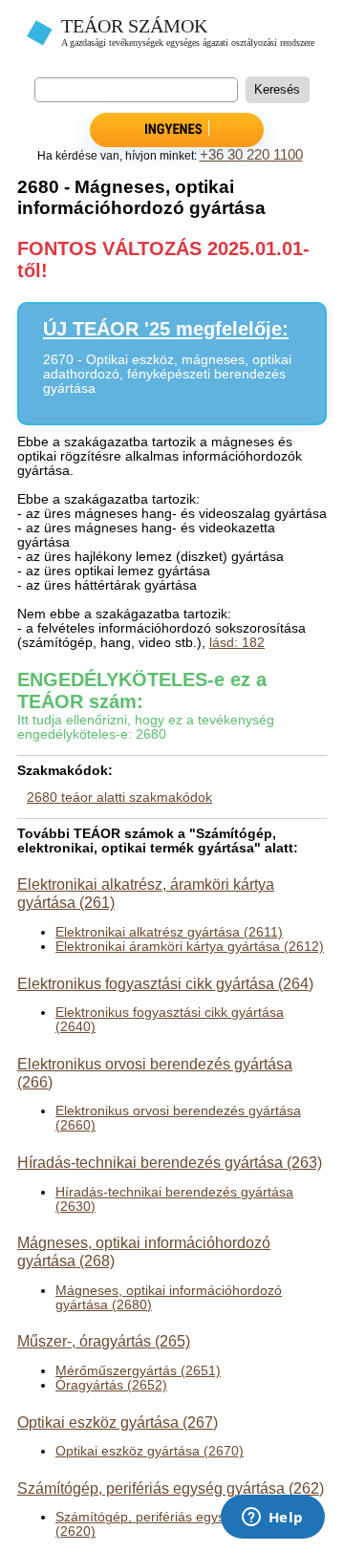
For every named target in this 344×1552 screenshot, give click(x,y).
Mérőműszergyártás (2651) (138, 1371)
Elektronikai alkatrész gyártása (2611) (169, 932)
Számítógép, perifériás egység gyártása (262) (170, 1488)
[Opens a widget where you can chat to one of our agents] (272, 1518)
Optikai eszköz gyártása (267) (117, 1422)
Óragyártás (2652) (111, 1385)
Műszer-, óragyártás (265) (103, 1340)
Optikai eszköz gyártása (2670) (149, 1451)
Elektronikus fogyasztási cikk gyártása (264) (165, 983)
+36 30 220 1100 (251, 154)
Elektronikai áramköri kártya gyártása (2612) (189, 946)
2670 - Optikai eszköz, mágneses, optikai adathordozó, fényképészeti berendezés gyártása (167, 374)
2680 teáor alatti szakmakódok (119, 797)
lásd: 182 (237, 643)
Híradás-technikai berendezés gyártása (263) (169, 1162)
